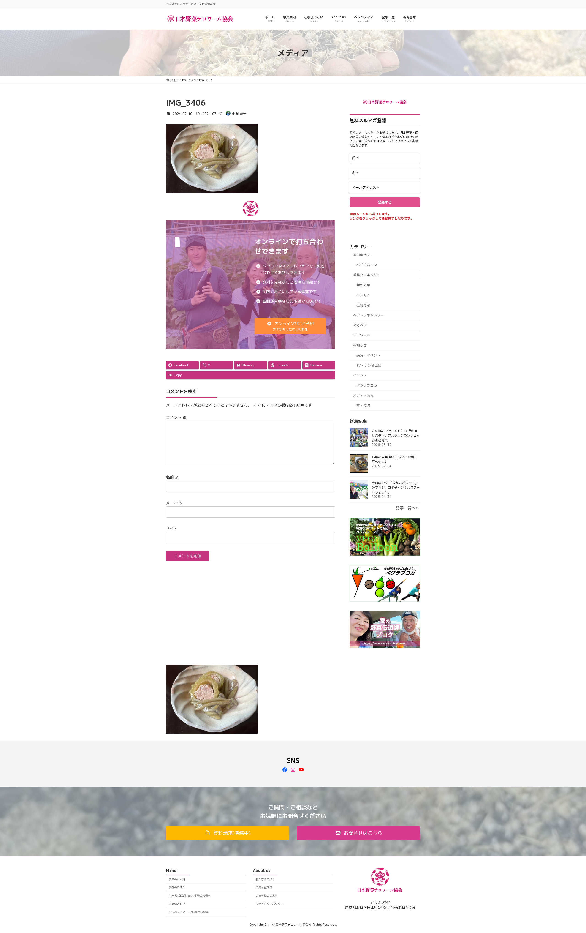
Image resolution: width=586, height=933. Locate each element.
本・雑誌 (363, 405)
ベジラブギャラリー (368, 315)
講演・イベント (368, 355)
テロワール (361, 335)
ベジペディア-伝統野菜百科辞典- (189, 912)
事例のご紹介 (177, 887)
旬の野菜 (363, 285)
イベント (360, 375)
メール (174, 502)
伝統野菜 (363, 305)
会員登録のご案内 (267, 896)
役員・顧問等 (264, 887)
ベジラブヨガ (366, 385)
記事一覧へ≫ (407, 507)
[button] (290, 326)
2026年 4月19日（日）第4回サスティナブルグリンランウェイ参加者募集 (396, 435)
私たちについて (265, 879)
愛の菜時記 (361, 255)
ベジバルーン (366, 264)
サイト (172, 528)
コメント (176, 417)
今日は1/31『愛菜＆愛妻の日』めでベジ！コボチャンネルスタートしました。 (396, 487)
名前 (172, 477)
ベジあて (363, 295)
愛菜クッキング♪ (366, 275)
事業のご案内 (177, 879)
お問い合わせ (177, 904)
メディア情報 (363, 395)
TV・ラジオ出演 (368, 365)
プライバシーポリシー (269, 904)
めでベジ (360, 325)
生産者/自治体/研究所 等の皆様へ (190, 896)
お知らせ (360, 345)
